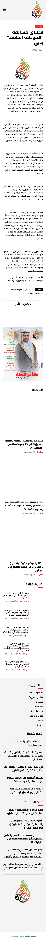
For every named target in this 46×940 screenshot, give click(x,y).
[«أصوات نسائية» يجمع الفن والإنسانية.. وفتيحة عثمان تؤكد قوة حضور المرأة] (37, 614)
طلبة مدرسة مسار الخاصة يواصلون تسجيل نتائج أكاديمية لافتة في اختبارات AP (23, 444)
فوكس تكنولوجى (17, 936)
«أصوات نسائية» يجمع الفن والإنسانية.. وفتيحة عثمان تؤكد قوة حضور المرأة (16, 613)
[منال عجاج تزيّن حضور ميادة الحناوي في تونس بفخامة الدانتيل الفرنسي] (37, 666)
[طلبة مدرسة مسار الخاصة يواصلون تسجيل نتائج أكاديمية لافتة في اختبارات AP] (23, 416)
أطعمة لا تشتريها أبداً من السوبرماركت (28, 743)
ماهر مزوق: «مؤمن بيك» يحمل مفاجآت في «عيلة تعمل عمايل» (16, 595)
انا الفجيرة (38, 293)
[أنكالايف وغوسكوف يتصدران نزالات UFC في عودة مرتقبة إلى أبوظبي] (23, 538)
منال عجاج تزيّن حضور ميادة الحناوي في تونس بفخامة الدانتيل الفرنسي (17, 664)
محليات (40, 452)
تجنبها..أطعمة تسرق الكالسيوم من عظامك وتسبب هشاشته (25, 779)
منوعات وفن (24, 601)
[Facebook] (35, 314)
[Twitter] (23, 322)
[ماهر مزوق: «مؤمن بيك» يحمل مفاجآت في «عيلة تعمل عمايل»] (37, 597)
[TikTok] (9, 314)
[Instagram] (26, 314)
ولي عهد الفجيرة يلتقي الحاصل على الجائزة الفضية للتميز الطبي (23, 768)
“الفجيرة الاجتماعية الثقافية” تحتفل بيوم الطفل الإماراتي (26, 790)
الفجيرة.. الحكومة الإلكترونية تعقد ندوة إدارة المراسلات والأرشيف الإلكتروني (23, 756)
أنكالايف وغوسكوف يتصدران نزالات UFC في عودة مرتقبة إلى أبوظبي (25, 567)
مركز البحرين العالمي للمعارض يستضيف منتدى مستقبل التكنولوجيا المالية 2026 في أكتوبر (16, 647)
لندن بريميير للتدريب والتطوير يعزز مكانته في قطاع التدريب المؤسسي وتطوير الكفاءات (23, 505)
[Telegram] (18, 314)
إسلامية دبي (28, 289)
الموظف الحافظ (16, 289)
